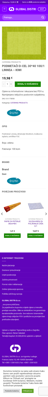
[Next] (45, 219)
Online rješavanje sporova (12, 289)
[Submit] (42, 17)
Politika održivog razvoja (12, 294)
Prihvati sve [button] (27, 391)
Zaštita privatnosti (9, 280)
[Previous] (2, 219)
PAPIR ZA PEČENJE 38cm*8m (12, 222)
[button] (10, 2)
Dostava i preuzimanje (11, 270)
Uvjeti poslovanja (9, 275)
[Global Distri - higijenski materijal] (22, 9)
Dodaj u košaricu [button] (12, 236)
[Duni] (14, 113)
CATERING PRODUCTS (11, 62)
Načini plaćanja (8, 265)
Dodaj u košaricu (27, 84)
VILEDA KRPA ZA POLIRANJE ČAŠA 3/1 (35, 223)
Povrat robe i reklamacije (12, 284)
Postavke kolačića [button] (12, 391)
